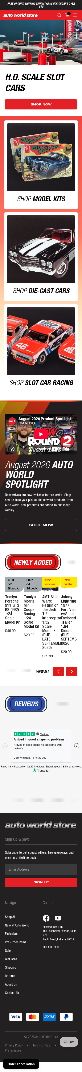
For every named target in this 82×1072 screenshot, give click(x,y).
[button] (58, 671)
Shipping (10, 968)
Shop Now (41, 104)
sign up (41, 882)
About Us (11, 985)
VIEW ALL (42, 672)
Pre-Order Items (15, 942)
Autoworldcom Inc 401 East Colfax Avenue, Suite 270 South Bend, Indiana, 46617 (59, 933)
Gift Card (11, 959)
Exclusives (11, 934)
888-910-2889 (51, 947)
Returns (10, 976)
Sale (8, 951)
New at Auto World (17, 926)
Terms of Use (41, 1046)
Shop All (10, 917)
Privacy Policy (14, 1046)
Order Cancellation (21, 1064)
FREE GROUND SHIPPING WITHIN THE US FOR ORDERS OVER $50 (41, 5)
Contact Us (12, 993)
